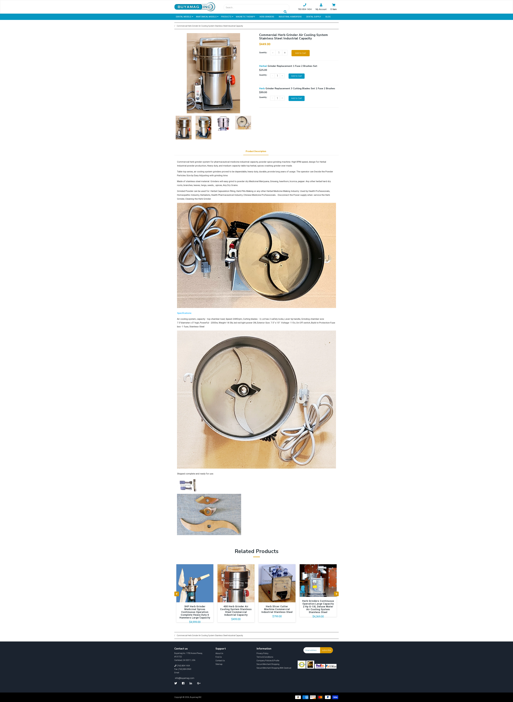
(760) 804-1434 (183, 666)
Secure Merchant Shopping (267, 664)
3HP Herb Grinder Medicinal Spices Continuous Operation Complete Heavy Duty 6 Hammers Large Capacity (195, 612)
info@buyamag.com (184, 678)
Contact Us (220, 661)
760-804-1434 (305, 9)
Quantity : (263, 52)
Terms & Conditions (264, 657)
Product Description (256, 151)
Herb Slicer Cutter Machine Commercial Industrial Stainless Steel (277, 609)
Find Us (218, 657)
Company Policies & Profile (267, 661)
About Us (219, 653)
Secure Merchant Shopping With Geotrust (273, 668)
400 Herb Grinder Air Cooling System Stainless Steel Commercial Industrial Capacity (236, 610)
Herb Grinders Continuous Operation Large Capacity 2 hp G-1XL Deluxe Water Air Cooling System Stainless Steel (318, 607)
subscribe (326, 650)
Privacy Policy (262, 653)
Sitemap (218, 664)
